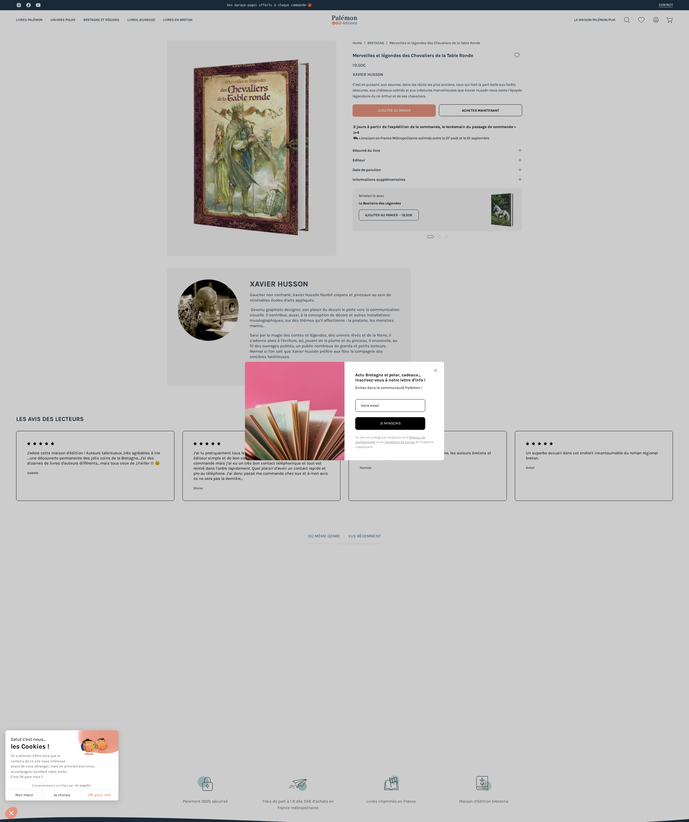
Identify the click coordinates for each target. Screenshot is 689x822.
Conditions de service (400, 442)
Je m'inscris (390, 423)
